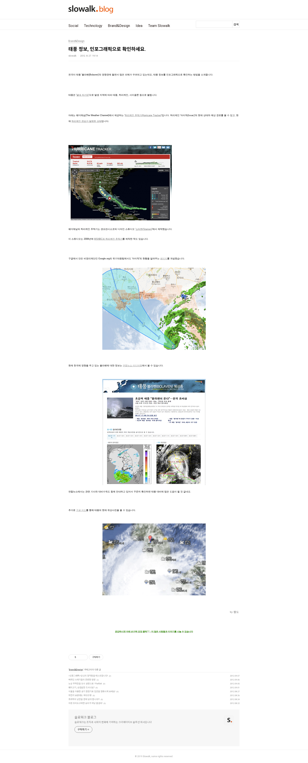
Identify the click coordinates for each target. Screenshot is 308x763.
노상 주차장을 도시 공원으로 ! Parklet (85, 683)
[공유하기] (79, 657)
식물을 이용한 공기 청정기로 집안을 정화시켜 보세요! (91, 691)
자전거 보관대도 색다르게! (80, 695)
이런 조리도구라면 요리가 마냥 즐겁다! (85, 703)
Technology (93, 26)
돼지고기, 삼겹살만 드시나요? (81, 687)
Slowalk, (147, 756)
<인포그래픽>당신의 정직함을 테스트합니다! (88, 676)
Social (73, 26)
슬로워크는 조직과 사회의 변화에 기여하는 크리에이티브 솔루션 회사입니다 (113, 722)
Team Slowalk (159, 26)
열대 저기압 (82, 95)
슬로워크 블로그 (85, 717)
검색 (236, 24)
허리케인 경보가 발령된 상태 (86, 121)
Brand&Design (119, 26)
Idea (139, 26)
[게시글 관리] (84, 657)
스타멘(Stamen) (144, 229)
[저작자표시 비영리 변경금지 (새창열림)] (108, 657)
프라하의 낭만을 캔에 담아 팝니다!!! (84, 699)
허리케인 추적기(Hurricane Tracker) (143, 115)
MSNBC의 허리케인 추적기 (108, 239)
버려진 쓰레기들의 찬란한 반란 (82, 679)
